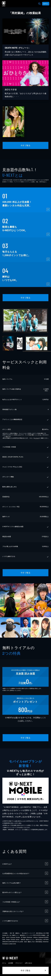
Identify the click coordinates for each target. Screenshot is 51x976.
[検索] (39, 3)
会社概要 (10, 963)
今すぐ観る (25, 145)
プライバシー (19, 963)
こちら (37, 438)
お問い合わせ (28, 963)
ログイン (45, 4)
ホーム (4, 963)
